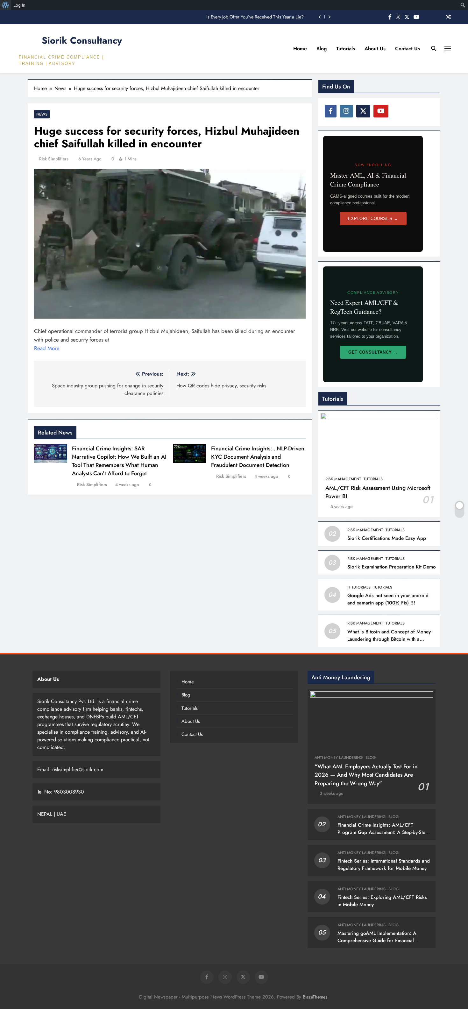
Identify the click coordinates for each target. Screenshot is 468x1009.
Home (300, 48)
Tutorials (345, 48)
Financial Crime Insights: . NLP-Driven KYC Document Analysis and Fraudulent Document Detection (257, 456)
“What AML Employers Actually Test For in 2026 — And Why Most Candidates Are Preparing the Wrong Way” (366, 774)
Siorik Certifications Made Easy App (386, 538)
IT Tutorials (359, 587)
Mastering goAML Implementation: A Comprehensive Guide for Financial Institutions (376, 940)
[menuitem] (5, 5)
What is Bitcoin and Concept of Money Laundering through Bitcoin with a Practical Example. (389, 639)
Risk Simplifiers (53, 159)
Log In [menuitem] (19, 5)
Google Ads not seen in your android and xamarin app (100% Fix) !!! (388, 599)
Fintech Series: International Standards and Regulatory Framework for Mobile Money (383, 864)
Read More (47, 348)
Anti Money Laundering (339, 757)
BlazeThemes (315, 997)
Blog (321, 48)
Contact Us (407, 48)
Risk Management (343, 479)
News (41, 114)
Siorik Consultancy (82, 40)
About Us (375, 48)
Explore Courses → (373, 218)
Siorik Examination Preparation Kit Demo (391, 566)
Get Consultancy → (373, 352)
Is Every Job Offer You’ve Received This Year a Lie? (255, 16)
